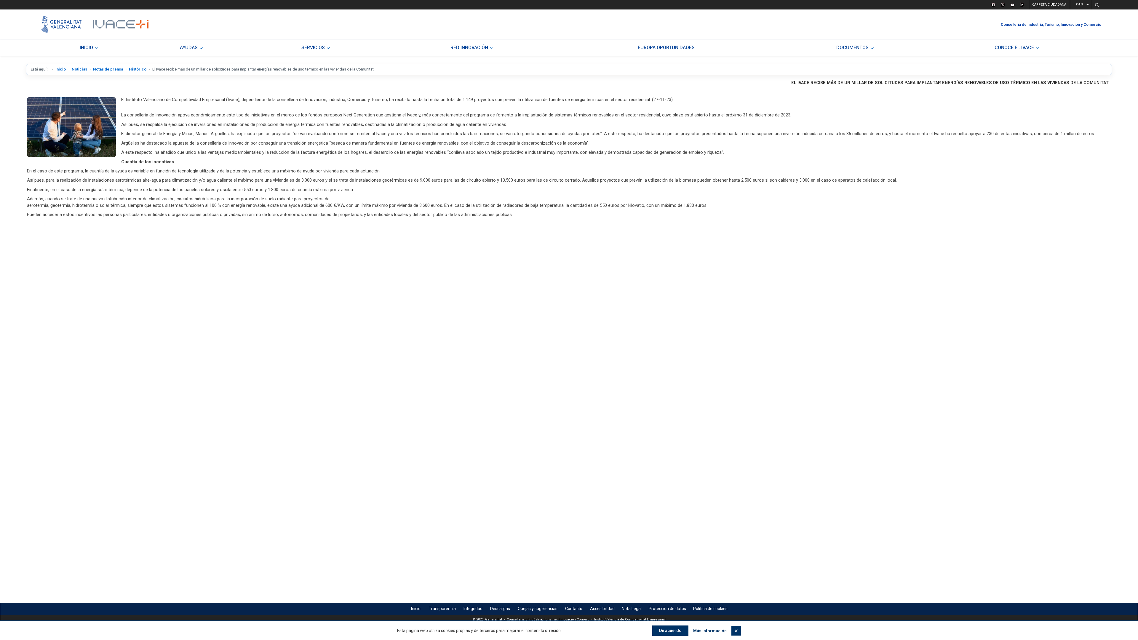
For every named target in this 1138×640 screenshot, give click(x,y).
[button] (1097, 4)
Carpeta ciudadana (1049, 5)
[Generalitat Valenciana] (61, 24)
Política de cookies (710, 608)
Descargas (500, 608)
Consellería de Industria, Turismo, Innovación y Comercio (1051, 24)
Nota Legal (632, 608)
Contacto (573, 608)
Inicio (60, 69)
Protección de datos (667, 608)
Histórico (137, 69)
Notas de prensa (108, 69)
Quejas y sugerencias (537, 608)
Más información (710, 630)
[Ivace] (120, 24)
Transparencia (442, 608)
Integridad (472, 608)
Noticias (79, 69)
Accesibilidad (602, 608)
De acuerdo (670, 630)
